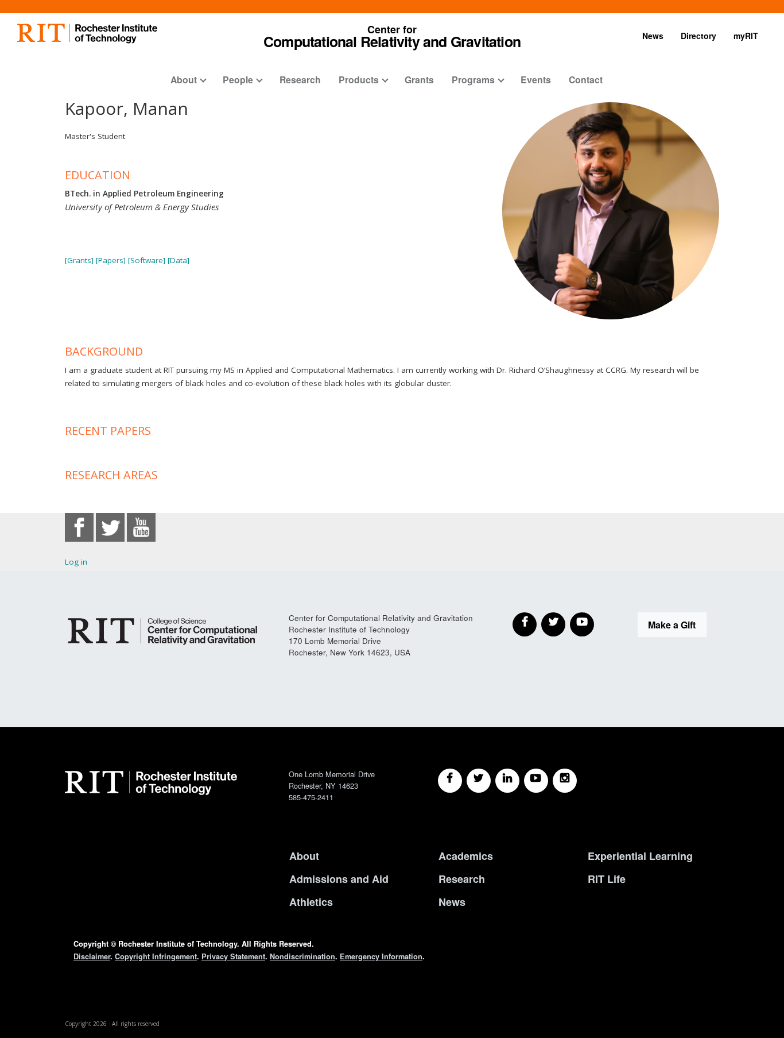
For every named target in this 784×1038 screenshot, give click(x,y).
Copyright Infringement (156, 956)
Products (359, 79)
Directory (698, 35)
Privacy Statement (233, 956)
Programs (473, 79)
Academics (465, 856)
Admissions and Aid (339, 879)
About (183, 79)
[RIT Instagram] (565, 781)
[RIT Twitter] (479, 781)
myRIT (745, 35)
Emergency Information (381, 956)
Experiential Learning (640, 856)
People (238, 79)
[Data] (178, 260)
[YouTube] (582, 624)
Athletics (311, 902)
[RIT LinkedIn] (507, 781)
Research (300, 79)
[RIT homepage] (87, 34)
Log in (76, 562)
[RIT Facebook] (450, 781)
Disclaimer (91, 956)
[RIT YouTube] (536, 781)
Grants (419, 79)
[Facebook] (525, 624)
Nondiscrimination (302, 956)
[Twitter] (553, 624)
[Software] (146, 260)
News (652, 35)
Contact (586, 79)
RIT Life (607, 879)
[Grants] (79, 260)
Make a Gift (672, 624)
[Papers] (111, 260)
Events (536, 79)
